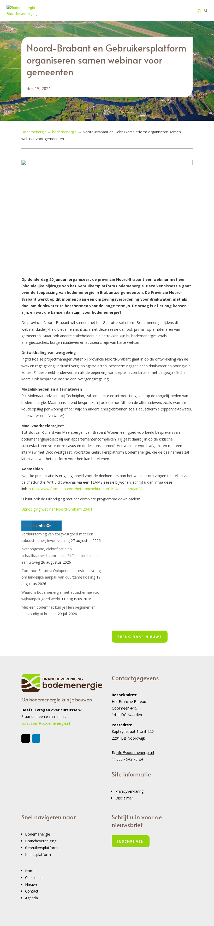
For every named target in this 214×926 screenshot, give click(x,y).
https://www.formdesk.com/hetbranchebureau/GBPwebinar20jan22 (85, 488)
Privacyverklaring (129, 791)
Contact (31, 891)
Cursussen (34, 877)
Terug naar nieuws (139, 636)
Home (30, 870)
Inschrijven (130, 841)
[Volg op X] (25, 738)
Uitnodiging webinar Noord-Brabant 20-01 (56, 509)
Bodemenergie (37, 834)
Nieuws (31, 884)
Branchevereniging (40, 840)
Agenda (31, 897)
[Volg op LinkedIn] (36, 738)
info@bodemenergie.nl (135, 752)
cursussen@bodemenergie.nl (45, 723)
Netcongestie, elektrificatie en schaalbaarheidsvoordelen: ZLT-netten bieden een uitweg (60, 555)
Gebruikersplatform (41, 847)
